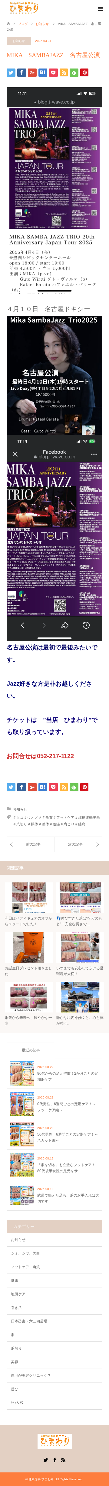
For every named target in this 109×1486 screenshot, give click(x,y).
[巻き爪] (78, 844)
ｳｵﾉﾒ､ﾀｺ (17, 1403)
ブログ (23, 24)
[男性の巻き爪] (30, 844)
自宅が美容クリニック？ (31, 1375)
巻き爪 (16, 1308)
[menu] (100, 9)
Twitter (45, 1459)
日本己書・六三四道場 (29, 1321)
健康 (14, 1280)
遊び (14, 1389)
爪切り (16, 1348)
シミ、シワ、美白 (25, 1253)
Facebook (54, 1459)
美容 (14, 1362)
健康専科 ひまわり (41, 1479)
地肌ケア (18, 1294)
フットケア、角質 (25, 1267)
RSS (63, 1459)
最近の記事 (31, 1050)
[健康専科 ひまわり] (24, 8)
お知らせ (19, 41)
